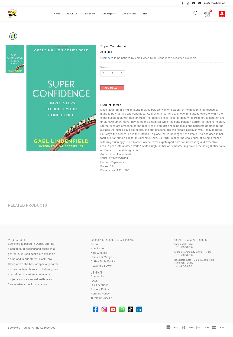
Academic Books (101, 265)
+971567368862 (183, 265)
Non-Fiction (98, 248)
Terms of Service (101, 297)
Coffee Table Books (103, 261)
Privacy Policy (100, 289)
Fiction (95, 244)
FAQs (94, 280)
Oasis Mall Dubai (183, 244)
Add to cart (112, 88)
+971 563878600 (183, 247)
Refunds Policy (100, 293)
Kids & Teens (99, 252)
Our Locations (99, 285)
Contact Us (98, 276)
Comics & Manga (101, 257)
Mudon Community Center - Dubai (193, 252)
